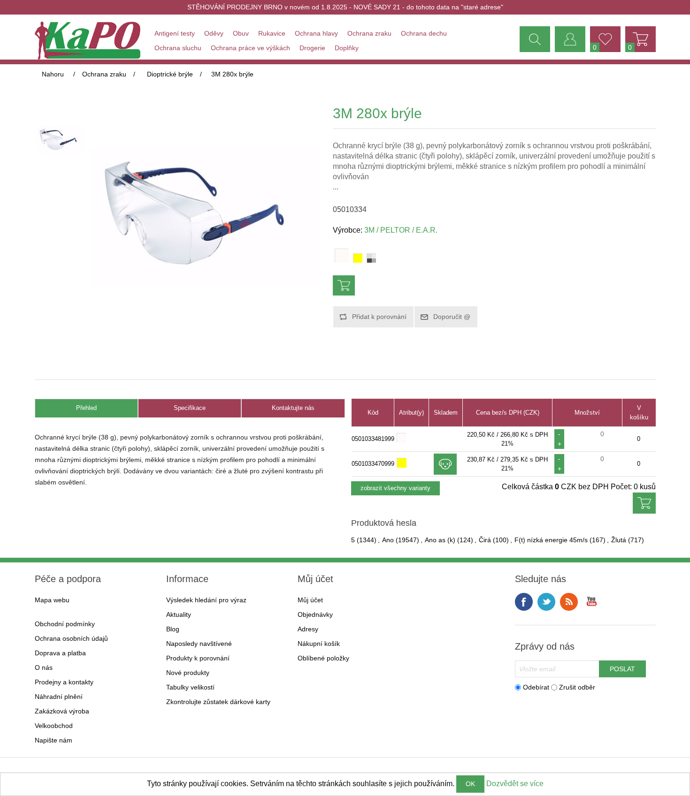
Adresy (308, 629)
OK (470, 784)
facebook (524, 602)
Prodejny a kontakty (64, 682)
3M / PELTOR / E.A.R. (400, 230)
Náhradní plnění (59, 696)
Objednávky (315, 614)
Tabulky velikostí (190, 687)
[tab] (86, 408)
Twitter (546, 602)
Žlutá (618, 540)
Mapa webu (52, 600)
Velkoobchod (54, 725)
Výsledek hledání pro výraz (206, 600)
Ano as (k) (440, 540)
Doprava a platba (60, 653)
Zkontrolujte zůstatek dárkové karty (218, 701)
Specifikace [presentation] (190, 407)
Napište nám (53, 740)
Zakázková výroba (62, 711)
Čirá (485, 540)
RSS (569, 602)
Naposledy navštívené (199, 643)
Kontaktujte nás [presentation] (293, 407)
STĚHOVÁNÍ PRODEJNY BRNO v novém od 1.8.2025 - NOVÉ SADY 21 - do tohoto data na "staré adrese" (345, 7)
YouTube (591, 602)
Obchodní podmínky (65, 624)
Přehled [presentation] (86, 407)
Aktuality (178, 614)
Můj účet (310, 600)
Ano (388, 540)
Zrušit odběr (577, 687)
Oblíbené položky (323, 658)
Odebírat (536, 687)
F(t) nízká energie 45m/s (551, 540)
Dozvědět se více (515, 784)
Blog (172, 629)
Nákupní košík (319, 643)
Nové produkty (187, 672)
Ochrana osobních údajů (71, 638)
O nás (44, 667)
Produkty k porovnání (198, 658)
